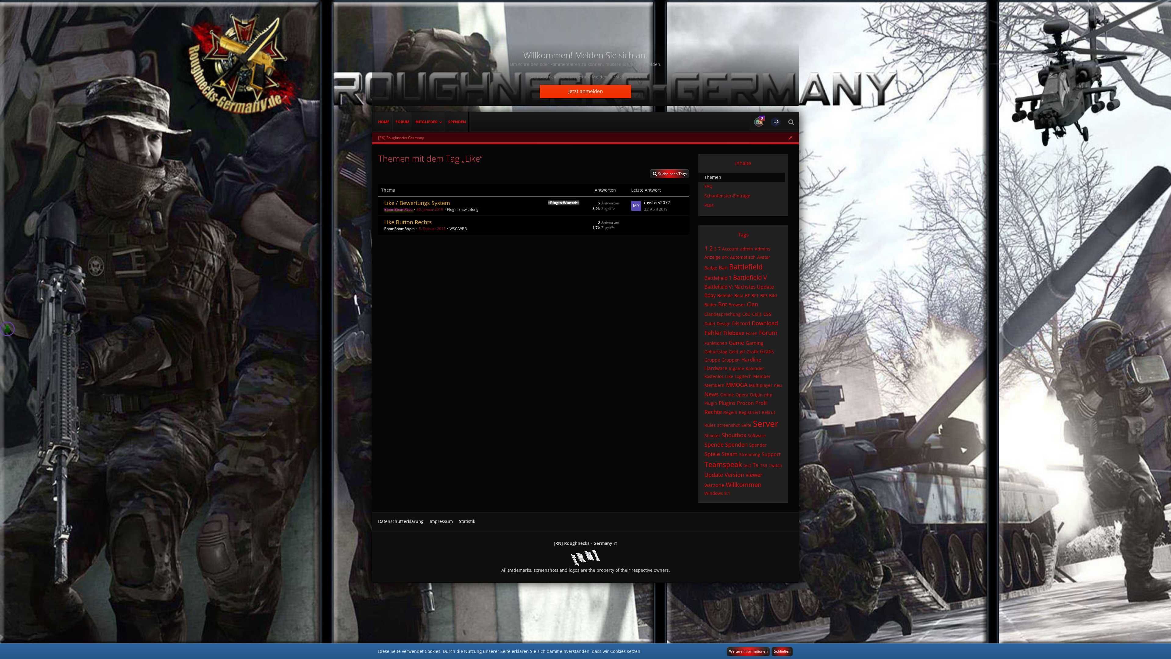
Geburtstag (715, 352)
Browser (737, 305)
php (768, 395)
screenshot (728, 425)
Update (713, 474)
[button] (758, 122)
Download (765, 323)
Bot (722, 304)
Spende (714, 444)
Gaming (755, 343)
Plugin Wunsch (564, 202)
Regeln (730, 412)
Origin (756, 395)
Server (765, 423)
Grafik (752, 352)
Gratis (767, 351)
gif (742, 352)
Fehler (713, 333)
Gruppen (731, 360)
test (747, 465)
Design (724, 323)
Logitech (743, 376)
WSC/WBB (458, 228)
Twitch (775, 465)
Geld (733, 352)
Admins (762, 249)
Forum (768, 333)
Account (730, 249)
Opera (742, 395)
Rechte (713, 412)
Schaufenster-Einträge (727, 196)
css (767, 313)
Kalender (755, 368)
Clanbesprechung (722, 314)
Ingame (736, 368)
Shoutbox (734, 435)
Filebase (733, 333)
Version (734, 474)
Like (729, 376)
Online (727, 395)
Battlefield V (750, 277)
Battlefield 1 (718, 278)
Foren (751, 333)
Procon (745, 403)
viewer (754, 474)
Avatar (763, 257)
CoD (746, 314)
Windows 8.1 (717, 493)
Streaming (749, 454)
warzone (714, 485)
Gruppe (712, 360)
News (711, 394)
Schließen (782, 651)
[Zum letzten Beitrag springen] (636, 206)
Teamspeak (723, 464)
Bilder (710, 305)
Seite (746, 425)
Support (771, 454)
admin (746, 249)
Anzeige (712, 257)
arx (725, 257)
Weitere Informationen (748, 651)
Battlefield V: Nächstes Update (739, 286)
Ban (723, 267)
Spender (758, 445)
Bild (773, 295)
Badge (710, 268)
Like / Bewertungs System (417, 203)
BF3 (764, 295)
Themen (712, 177)
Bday (710, 295)
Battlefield (746, 267)
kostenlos (714, 376)
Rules (710, 425)
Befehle (725, 295)
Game (736, 342)
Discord (741, 323)
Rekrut (768, 412)
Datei (709, 323)
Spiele (712, 454)
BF (747, 295)
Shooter (712, 435)
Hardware (715, 368)
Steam (730, 454)
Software (757, 435)
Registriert (749, 412)
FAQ (708, 186)
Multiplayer (760, 385)
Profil (761, 403)
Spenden (736, 444)
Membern (714, 385)
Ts (755, 465)
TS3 (763, 465)
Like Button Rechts (408, 222)
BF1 (755, 295)
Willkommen (743, 485)
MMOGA (736, 384)
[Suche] (791, 122)
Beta (738, 295)
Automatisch (743, 257)
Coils (757, 314)
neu (778, 385)
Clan (752, 304)
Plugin (710, 403)
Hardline (751, 359)
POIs (709, 205)
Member (762, 376)
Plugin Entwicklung (462, 209)
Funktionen (715, 343)
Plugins (727, 403)
